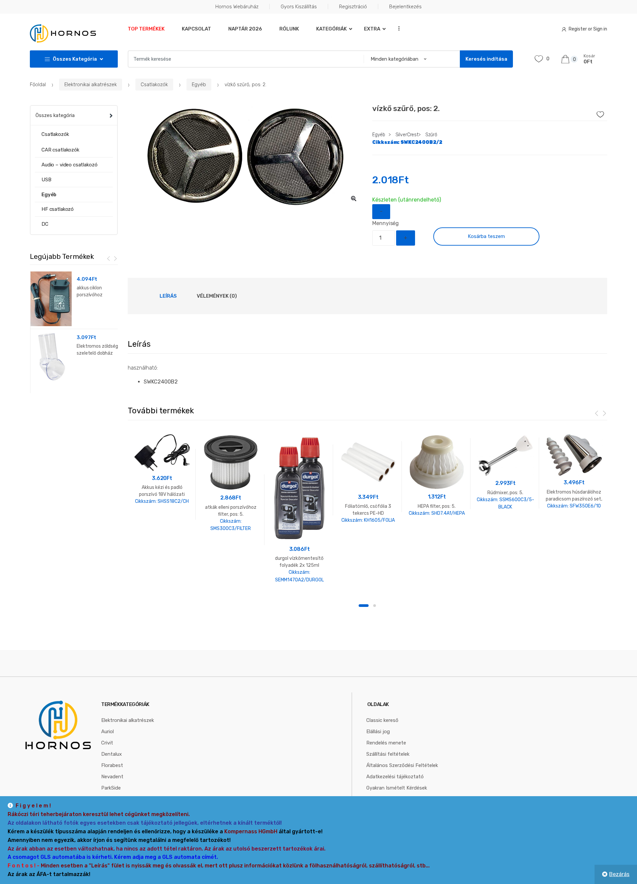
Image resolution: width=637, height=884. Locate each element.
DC (44, 224)
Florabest (112, 765)
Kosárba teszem (486, 236)
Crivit (107, 743)
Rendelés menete (386, 743)
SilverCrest (406, 135)
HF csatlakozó (57, 209)
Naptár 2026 (245, 29)
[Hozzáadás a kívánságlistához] (591, 112)
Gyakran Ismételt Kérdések (396, 788)
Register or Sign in (588, 29)
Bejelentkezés (405, 7)
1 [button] (364, 605)
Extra (372, 29)
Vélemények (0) (217, 296)
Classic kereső (382, 720)
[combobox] (244, 59)
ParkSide (111, 788)
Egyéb (199, 85)
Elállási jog (378, 732)
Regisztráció (353, 7)
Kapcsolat (196, 29)
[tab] (168, 296)
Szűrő (431, 135)
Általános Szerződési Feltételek (402, 765)
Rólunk (289, 29)
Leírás (168, 296)
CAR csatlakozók (60, 150)
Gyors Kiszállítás (299, 7)
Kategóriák (331, 29)
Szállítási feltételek (387, 754)
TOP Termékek (146, 29)
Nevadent (112, 777)
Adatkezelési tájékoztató (395, 777)
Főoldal (38, 85)
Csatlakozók (154, 85)
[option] (245, 156)
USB (46, 180)
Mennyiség (385, 223)
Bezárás (619, 874)
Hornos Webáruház (236, 7)
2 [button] (374, 605)
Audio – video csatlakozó (69, 165)
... (396, 28)
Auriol (107, 732)
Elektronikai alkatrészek (90, 85)
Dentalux (111, 754)
